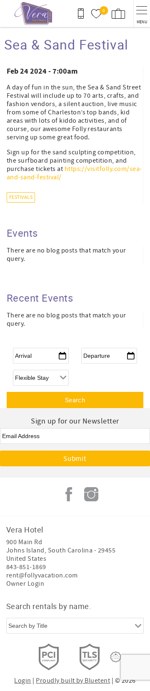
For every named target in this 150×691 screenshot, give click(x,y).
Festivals (20, 197)
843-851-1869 (26, 567)
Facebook (68, 494)
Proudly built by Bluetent (73, 680)
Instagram (91, 494)
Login (22, 680)
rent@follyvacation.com (42, 575)
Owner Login (25, 584)
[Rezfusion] (116, 657)
